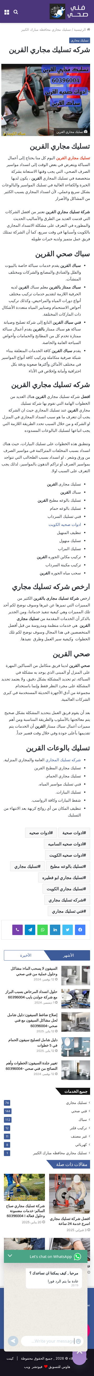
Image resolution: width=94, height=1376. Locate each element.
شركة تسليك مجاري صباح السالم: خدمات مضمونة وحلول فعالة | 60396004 (25, 1211)
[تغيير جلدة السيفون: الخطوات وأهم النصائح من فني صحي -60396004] (75, 1070)
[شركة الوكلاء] (70, 11)
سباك (83, 1119)
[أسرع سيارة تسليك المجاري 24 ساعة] (24, 1249)
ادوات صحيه (39, 832)
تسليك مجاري (80, 40)
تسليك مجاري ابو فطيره (62, 877)
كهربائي (81, 1144)
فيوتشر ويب (33, 1366)
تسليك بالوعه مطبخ (66, 866)
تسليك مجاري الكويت (65, 888)
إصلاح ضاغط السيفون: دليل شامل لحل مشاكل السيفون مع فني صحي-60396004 (32, 1020)
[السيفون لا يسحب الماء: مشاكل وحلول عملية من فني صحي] (75, 975)
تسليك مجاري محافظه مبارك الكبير (46, 29)
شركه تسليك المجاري (62, 759)
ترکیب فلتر (78, 1128)
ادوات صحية (72, 832)
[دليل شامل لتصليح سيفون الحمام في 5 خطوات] (75, 1047)
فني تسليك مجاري (67, 911)
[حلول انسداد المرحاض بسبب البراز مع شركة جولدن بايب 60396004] (75, 999)
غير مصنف (79, 1136)
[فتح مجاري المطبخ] (69, 1249)
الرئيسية (80, 29)
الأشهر (68, 955)
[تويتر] (67, 930)
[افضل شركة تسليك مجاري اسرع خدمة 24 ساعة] (69, 1194)
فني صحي (79, 1111)
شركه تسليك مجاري (66, 899)
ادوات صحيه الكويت (65, 524)
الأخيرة (25, 955)
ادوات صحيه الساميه (65, 843)
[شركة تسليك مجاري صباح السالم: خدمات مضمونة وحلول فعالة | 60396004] (24, 1187)
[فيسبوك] (80, 930)
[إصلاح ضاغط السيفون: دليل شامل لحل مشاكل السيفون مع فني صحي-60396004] (75, 1022)
